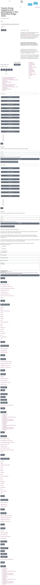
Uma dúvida (3, 248)
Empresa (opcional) (4, 260)
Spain (1, 323)
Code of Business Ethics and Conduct (7, 288)
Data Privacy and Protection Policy (8, 77)
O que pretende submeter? (5, 244)
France (1, 314)
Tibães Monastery (28, 35)
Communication (32, 64)
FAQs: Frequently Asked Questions (6, 405)
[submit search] (38, 94)
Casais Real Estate (3, 352)
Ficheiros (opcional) (4, 270)
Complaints (4, 421)
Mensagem (2, 263)
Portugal (2, 307)
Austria (1, 312)
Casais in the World (32, 67)
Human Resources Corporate (7, 419)
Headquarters (5, 414)
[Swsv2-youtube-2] (9, 70)
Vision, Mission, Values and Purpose (7, 295)
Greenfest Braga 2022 (26, 33)
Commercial (4, 418)
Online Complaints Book (6, 82)
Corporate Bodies (3, 292)
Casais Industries (3, 350)
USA (1, 338)
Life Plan (2, 376)
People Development (4, 378)
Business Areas (32, 63)
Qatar (1, 335)
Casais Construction (4, 348)
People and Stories (3, 380)
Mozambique (2, 333)
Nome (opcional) (3, 252)
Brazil (1, 320)
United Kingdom (3, 336)
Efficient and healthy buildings (6, 361)
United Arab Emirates (4, 322)
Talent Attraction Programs (5, 382)
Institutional (31, 62)
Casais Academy (3, 384)
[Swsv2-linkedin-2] (1, 70)
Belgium (1, 316)
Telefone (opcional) (4, 257)
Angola (1, 309)
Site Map (4, 83)
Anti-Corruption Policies (4, 284)
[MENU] (30, 4)
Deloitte (33, 54)
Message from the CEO (4, 290)
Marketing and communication (8, 420)
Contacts (30, 68)
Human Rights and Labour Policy (6, 286)
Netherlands (2, 327)
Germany (2, 318)
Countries (4, 415)
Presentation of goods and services (9, 417)
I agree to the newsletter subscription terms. (9, 221)
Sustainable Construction (5, 365)
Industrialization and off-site (5, 363)
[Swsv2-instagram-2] (6, 70)
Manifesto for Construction (5, 367)
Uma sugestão (3, 246)
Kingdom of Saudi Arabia (5, 310)
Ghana (1, 325)
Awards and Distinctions (4, 293)
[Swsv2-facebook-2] (4, 70)
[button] (1, 22)
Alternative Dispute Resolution (8, 78)
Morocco (2, 331)
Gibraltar (2, 329)
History (1, 297)
